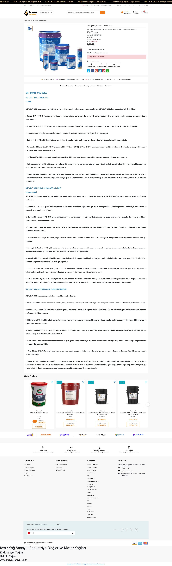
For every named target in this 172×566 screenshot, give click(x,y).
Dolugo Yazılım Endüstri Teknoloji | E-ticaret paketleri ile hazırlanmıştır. (86, 564)
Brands (124, 5)
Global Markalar (28, 475)
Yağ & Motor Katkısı (92, 467)
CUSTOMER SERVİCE (62, 461)
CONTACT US (122, 461)
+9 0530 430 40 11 (125, 468)
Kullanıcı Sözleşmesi (29, 470)
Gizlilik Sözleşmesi (29, 467)
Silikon (88, 475)
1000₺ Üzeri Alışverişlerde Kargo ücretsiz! (27, 2)
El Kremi (89, 492)
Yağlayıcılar (90, 514)
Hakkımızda (27, 464)
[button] (144, 12)
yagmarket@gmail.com (127, 471)
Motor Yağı (89, 503)
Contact (134, 5)
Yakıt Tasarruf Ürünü (92, 489)
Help (129, 5)
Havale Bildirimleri (60, 470)
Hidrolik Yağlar (90, 495)
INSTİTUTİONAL (29, 461)
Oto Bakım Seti (91, 473)
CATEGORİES (91, 461)
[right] (147, 405)
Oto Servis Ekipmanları (92, 512)
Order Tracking (117, 5)
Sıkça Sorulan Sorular (61, 464)
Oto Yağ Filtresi (91, 487)
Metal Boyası (90, 484)
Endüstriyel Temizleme (92, 498)
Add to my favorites (93, 61)
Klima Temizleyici (91, 470)
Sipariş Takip (59, 467)
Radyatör (89, 506)
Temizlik (89, 509)
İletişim (26, 473)
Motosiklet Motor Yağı (92, 464)
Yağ (88, 500)
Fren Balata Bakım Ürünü (93, 481)
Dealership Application (106, 5)
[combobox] (29, 533)
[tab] (66, 86)
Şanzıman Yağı (90, 478)
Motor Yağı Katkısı (91, 517)
